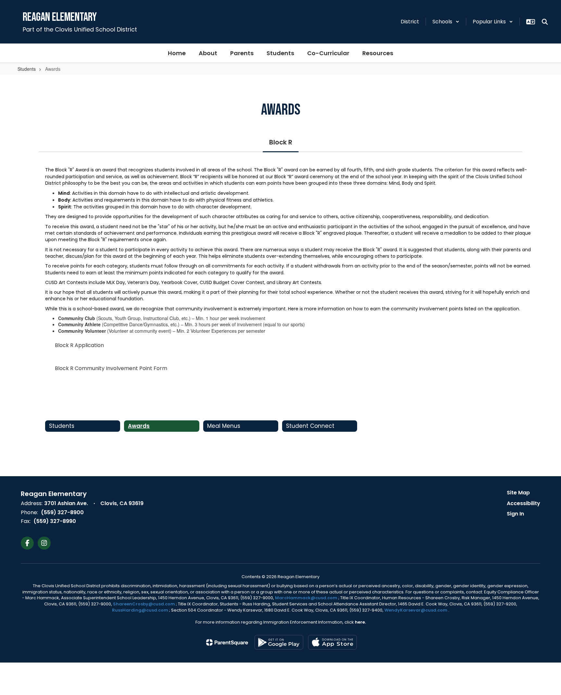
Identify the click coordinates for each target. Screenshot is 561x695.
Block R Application (79, 345)
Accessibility (523, 503)
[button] (445, 22)
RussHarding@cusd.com (140, 610)
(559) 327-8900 (62, 512)
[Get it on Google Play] (279, 642)
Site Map (518, 492)
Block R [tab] (280, 142)
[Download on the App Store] (332, 642)
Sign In (515, 513)
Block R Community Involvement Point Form (111, 368)
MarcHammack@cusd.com (306, 598)
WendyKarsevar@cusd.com (416, 610)
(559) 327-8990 (54, 521)
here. (360, 622)
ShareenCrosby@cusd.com (144, 604)
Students (27, 69)
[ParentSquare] (227, 642)
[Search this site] (545, 22)
